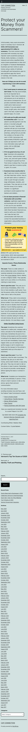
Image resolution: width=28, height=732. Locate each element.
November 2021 (5, 602)
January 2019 (4, 665)
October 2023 (5, 562)
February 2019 (5, 662)
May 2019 (3, 656)
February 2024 (5, 555)
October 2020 (5, 624)
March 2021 (4, 613)
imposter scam (14, 442)
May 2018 (3, 682)
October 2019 (5, 644)
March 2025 (4, 528)
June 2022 (4, 586)
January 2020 (5, 638)
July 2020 (3, 627)
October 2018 (5, 671)
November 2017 (5, 696)
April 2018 (3, 685)
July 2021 (3, 609)
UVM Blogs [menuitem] (2, 1)
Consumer (7, 442)
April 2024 (4, 551)
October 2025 (5, 520)
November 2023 (5, 560)
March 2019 (4, 660)
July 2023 (3, 569)
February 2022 (5, 595)
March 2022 (4, 593)
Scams (5, 445)
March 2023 (4, 573)
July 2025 (3, 524)
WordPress (15, 726)
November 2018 (5, 669)
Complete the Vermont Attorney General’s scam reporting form (15, 417)
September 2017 (5, 700)
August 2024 (4, 544)
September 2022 (5, 582)
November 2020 (5, 622)
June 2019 (4, 653)
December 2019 (5, 640)
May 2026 (4, 508)
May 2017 (3, 707)
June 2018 (4, 680)
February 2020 (5, 636)
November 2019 (5, 642)
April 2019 (3, 658)
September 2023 (5, 564)
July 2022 (3, 584)
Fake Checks (8, 403)
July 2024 (3, 546)
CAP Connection (8, 5)
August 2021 (4, 607)
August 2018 (4, 676)
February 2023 (5, 575)
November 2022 (5, 578)
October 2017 (4, 698)
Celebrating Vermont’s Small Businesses (12, 495)
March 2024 (4, 553)
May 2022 (4, 589)
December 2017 (5, 693)
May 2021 (3, 611)
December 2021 (5, 600)
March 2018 (4, 687)
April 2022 (4, 591)
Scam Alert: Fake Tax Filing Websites (11, 498)
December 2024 (5, 535)
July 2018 (3, 678)
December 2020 (5, 620)
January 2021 (4, 618)
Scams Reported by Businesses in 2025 (12, 493)
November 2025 (5, 517)
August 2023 (4, 566)
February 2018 (5, 689)
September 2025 (5, 522)
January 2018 (4, 691)
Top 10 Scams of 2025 (7, 500)
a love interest (12, 275)
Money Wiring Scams (10, 401)
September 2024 (5, 542)
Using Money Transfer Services (14, 399)
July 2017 (3, 705)
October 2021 (5, 604)
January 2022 (5, 598)
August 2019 (4, 649)
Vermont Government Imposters (10, 502)
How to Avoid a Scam (10, 397)
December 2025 (5, 515)
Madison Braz (6, 438)
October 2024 (5, 540)
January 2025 (5, 533)
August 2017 (4, 702)
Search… (3, 475)
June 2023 (4, 571)
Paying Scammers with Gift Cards (14, 405)
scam (2, 445)
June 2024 (4, 549)
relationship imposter (9, 443)
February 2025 (5, 531)
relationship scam (19, 443)
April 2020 (4, 631)
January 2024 (5, 558)
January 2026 (5, 513)
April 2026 (4, 511)
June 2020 (4, 629)
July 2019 (3, 651)
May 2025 (4, 526)
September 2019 (5, 647)
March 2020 (4, 633)
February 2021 (5, 615)
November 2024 (5, 537)
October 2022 (5, 580)
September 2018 (5, 673)
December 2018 (5, 667)
